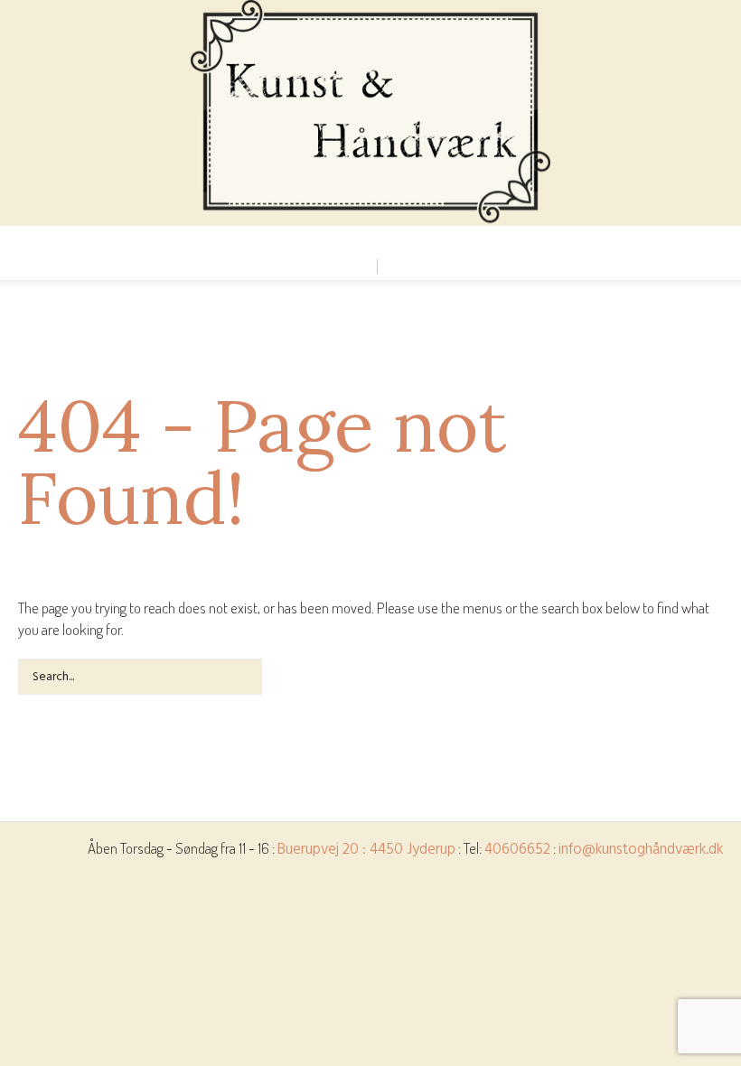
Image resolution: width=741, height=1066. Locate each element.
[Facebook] (370, 241)
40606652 (517, 849)
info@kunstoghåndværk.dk (640, 849)
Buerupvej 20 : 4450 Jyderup (366, 849)
